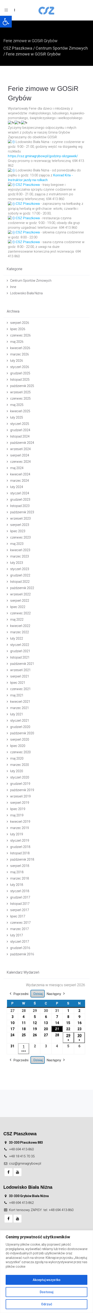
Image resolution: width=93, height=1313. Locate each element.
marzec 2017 (19, 929)
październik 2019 (22, 790)
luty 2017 (16, 935)
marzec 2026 (19, 354)
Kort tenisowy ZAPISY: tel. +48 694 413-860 (41, 1210)
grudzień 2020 (20, 727)
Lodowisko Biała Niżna (26, 293)
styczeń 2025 (19, 424)
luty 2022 (16, 638)
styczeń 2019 (19, 840)
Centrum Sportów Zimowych (62, 48)
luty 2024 (16, 487)
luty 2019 (16, 834)
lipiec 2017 (17, 916)
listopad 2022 (20, 581)
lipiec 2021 (17, 682)
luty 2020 (16, 771)
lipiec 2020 (17, 746)
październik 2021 (22, 664)
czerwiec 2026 (20, 335)
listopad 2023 (20, 506)
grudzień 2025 (20, 373)
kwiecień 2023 (20, 550)
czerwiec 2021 (20, 689)
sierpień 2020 (19, 739)
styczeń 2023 (19, 569)
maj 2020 (16, 758)
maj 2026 (16, 341)
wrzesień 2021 (20, 670)
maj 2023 (16, 544)
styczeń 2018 (19, 891)
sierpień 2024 (19, 455)
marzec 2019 (19, 828)
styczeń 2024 (19, 493)
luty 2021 (16, 714)
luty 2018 (16, 885)
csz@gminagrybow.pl (25, 1163)
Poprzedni (21, 994)
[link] (28, 185)
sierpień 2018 (19, 866)
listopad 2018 (20, 853)
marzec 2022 (19, 632)
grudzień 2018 (20, 847)
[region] (46, 1271)
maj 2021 (16, 695)
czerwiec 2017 (20, 922)
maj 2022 (16, 619)
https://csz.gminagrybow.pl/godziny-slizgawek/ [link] (43, 156)
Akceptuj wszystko (46, 1280)
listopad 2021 (20, 657)
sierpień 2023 (19, 525)
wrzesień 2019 (20, 796)
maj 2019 (16, 815)
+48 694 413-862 (21, 1203)
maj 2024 (16, 468)
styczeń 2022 (19, 645)
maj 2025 (16, 405)
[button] (6, 22)
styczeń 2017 (19, 941)
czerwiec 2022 (20, 613)
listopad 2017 (20, 903)
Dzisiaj (38, 993)
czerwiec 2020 (20, 752)
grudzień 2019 (20, 783)
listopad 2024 (20, 436)
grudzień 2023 (20, 499)
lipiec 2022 (17, 607)
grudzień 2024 (20, 430)
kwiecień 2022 (20, 626)
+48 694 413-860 (21, 1149)
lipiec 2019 (17, 809)
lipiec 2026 (17, 329)
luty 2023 (16, 562)
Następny (54, 994)
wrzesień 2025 (20, 392)
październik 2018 (22, 859)
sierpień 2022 (19, 600)
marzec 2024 (19, 480)
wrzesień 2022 (20, 594)
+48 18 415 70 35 (22, 1156)
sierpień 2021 (19, 676)
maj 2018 (16, 872)
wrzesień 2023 (20, 518)
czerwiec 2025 (20, 398)
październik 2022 (22, 588)
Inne (13, 287)
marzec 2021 (19, 708)
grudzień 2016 (20, 948)
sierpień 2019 (19, 802)
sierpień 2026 (19, 323)
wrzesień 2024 (20, 449)
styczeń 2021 (19, 720)
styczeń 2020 (19, 777)
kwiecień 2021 (20, 701)
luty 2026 (16, 360)
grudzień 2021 (20, 651)
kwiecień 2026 (20, 348)
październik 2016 (22, 954)
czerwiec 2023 (20, 537)
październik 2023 (22, 512)
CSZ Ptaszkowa (17, 48)
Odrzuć (46, 1304)
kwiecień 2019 (20, 821)
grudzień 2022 (20, 575)
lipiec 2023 (17, 531)
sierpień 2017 (19, 910)
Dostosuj (46, 1292)
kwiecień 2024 (20, 474)
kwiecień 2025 (20, 411)
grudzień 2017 (20, 897)
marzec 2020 (19, 765)
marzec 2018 (19, 878)
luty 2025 (16, 417)
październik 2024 (22, 443)
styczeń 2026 (19, 367)
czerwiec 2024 (20, 461)
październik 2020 (22, 733)
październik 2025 (22, 386)
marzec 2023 (19, 556)
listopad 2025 (20, 379)
